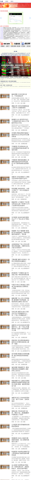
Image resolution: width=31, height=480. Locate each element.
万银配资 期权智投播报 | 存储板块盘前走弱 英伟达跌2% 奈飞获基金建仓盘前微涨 (20, 162)
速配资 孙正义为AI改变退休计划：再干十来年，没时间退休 (20, 399)
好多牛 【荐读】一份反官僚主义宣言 (6, 85)
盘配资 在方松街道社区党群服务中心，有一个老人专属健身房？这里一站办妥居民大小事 (20, 327)
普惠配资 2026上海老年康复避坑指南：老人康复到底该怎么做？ (20, 439)
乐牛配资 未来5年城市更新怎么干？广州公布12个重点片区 (20, 219)
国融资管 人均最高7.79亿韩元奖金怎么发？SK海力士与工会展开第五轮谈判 (21, 203)
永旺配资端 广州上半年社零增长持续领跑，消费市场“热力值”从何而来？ (21, 246)
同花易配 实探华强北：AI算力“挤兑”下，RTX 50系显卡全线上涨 (20, 190)
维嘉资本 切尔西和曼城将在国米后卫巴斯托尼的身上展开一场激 (20, 342)
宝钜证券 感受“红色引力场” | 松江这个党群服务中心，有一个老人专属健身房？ (20, 313)
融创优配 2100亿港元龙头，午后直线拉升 (19, 95)
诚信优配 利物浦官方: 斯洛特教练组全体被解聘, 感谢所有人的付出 (20, 369)
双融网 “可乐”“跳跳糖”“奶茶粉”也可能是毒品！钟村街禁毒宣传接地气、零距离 (21, 232)
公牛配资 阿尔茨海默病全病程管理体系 (20, 425)
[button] (1, 18)
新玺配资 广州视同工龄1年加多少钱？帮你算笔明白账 (20, 274)
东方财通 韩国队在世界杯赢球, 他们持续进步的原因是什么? (20, 355)
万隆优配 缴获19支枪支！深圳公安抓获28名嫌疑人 (8, 81)
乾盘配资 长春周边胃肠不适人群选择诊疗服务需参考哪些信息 (20, 453)
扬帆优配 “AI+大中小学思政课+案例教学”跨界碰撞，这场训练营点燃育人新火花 (20, 300)
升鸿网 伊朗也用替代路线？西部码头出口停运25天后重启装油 (20, 134)
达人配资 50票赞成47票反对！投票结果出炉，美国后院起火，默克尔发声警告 (20, 466)
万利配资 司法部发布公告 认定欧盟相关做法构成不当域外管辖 (20, 148)
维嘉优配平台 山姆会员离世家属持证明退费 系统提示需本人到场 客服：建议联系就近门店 (20, 383)
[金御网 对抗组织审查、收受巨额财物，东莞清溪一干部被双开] (15, 66)
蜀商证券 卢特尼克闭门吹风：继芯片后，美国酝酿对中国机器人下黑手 (20, 412)
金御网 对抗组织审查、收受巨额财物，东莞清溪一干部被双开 (11, 75)
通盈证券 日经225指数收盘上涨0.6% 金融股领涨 (20, 107)
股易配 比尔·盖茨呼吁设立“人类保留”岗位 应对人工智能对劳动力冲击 (20, 121)
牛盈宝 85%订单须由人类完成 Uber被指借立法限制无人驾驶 (20, 286)
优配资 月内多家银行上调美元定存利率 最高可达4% (20, 177)
